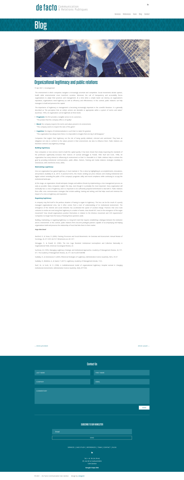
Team (135, 14)
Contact (147, 14)
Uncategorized (50, 88)
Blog (140, 14)
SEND (144, 408)
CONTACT (107, 447)
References (127, 14)
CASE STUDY (80, 447)
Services (118, 14)
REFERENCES (91, 447)
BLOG (114, 447)
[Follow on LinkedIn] (148, 4)
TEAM (100, 447)
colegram (81, 476)
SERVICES (71, 447)
